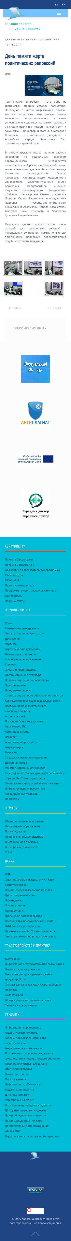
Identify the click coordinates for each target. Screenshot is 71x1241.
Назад (16, 308)
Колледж (10, 664)
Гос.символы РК (15, 726)
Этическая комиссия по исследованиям (30, 936)
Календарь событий (18, 711)
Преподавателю (15, 685)
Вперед (54, 308)
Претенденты (13, 900)
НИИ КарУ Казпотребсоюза (22, 926)
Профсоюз (12, 798)
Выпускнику (12, 958)
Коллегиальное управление (23, 659)
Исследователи (15, 905)
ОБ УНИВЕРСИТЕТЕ (18, 24)
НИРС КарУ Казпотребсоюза (23, 915)
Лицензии (11, 752)
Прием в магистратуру (19, 564)
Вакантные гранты (17, 1074)
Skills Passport (14, 994)
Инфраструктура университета (25, 788)
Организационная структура (23, 674)
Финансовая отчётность (20, 654)
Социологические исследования (26, 757)
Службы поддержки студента (27, 1110)
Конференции (14, 910)
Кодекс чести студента (19, 1089)
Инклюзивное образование (22, 826)
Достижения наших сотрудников (25, 705)
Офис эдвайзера (16, 1079)
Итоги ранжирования (18, 1068)
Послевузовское (15, 831)
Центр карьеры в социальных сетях (28, 1000)
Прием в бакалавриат (19, 559)
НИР (8, 874)
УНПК (8, 852)
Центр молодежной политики (24, 1120)
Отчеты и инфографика (20, 669)
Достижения (13, 638)
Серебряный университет (21, 847)
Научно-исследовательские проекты (28, 889)
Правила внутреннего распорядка (27, 680)
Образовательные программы (24, 821)
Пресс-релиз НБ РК (30, 328)
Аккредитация (14, 747)
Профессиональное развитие (24, 836)
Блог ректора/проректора (21, 742)
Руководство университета (22, 628)
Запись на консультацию (21, 1005)
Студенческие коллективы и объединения (32, 1136)
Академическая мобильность (23, 1048)
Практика (11, 989)
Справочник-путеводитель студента (28, 1105)
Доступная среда (16, 762)
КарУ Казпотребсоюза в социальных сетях (32, 700)
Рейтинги (11, 643)
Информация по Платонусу (23, 1084)
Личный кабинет (18, 1094)
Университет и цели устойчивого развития (32, 783)
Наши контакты (14, 600)
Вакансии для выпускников (22, 969)
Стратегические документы (22, 649)
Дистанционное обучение (21, 841)
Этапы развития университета (24, 633)
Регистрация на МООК (19, 1099)
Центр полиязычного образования (27, 1125)
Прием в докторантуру (19, 585)
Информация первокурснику (23, 1027)
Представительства (17, 690)
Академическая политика (21, 1032)
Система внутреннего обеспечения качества (34, 695)
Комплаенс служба (17, 731)
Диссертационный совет (20, 895)
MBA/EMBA (12, 580)
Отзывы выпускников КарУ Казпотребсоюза (33, 984)
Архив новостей (28, 29)
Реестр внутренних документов (25, 767)
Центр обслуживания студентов (25, 1115)
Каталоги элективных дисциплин (26, 1063)
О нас (8, 623)
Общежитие (12, 1130)
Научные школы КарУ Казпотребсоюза (30, 931)
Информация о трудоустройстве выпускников (34, 963)
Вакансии (11, 736)
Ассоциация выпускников (21, 793)
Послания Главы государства (24, 721)
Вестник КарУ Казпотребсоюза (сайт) (29, 920)
